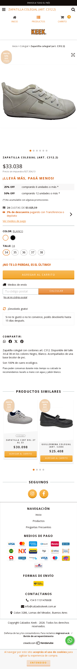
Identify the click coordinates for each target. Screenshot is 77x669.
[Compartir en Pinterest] (21, 341)
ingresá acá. (63, 633)
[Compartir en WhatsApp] (4, 341)
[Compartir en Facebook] (10, 341)
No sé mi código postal (15, 297)
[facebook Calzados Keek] (43, 493)
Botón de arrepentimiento (38, 636)
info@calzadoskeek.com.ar (40, 606)
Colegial (24, 46)
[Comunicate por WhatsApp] (69, 640)
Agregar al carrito (20, 454)
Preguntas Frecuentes (38, 527)
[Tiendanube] (38, 644)
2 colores (21, 436)
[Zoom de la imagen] (73, 55)
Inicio (15, 46)
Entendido (38, 662)
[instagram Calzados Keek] (32, 493)
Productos (39, 521)
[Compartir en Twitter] (16, 341)
